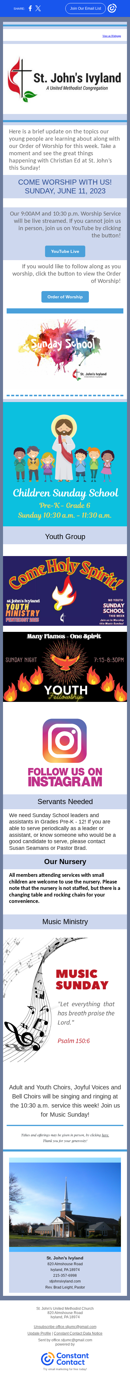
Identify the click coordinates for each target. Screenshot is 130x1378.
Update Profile (39, 1333)
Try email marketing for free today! (65, 1369)
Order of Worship (65, 296)
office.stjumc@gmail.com (71, 1340)
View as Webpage (111, 36)
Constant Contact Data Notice (78, 1333)
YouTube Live (65, 251)
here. (105, 1134)
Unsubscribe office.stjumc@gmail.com (65, 1327)
